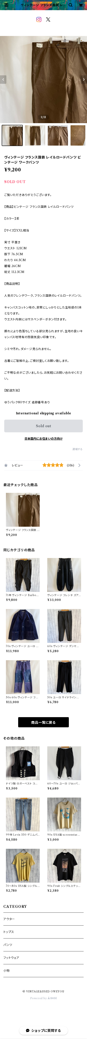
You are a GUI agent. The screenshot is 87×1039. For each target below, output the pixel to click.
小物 (6, 971)
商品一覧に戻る (43, 722)
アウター (9, 919)
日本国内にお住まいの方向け (43, 439)
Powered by (39, 998)
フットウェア (11, 958)
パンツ (7, 945)
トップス (8, 932)
